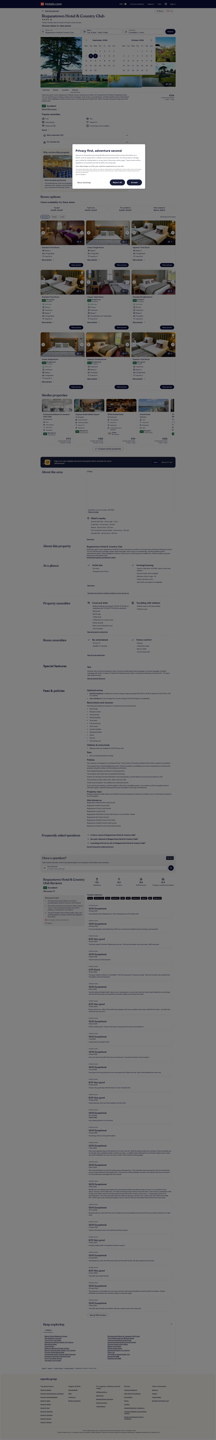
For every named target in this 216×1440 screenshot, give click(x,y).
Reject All (117, 182)
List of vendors (81, 174)
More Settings (84, 182)
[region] (108, 166)
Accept (134, 182)
